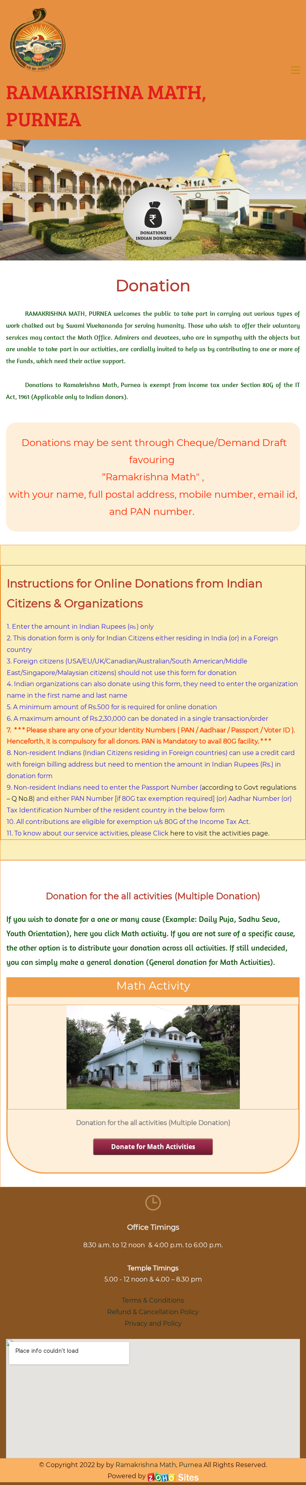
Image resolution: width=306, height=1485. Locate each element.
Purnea (189, 1465)
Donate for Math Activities (153, 1146)
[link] (153, 192)
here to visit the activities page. (219, 833)
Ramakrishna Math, (146, 1465)
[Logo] (38, 40)
